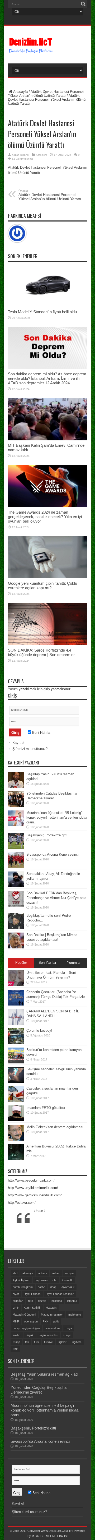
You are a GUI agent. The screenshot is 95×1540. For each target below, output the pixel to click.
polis (56, 1321)
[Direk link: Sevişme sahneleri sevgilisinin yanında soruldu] (16, 1075)
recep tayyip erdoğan (26, 1328)
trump (16, 1342)
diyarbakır (67, 1287)
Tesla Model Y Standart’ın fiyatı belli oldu (42, 312)
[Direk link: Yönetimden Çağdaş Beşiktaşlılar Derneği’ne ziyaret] (16, 799)
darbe (41, 1287)
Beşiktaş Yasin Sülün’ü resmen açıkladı (45, 1374)
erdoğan (18, 1300)
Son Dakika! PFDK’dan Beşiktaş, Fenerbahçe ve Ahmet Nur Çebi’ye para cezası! (56, 898)
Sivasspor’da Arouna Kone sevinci (52, 854)
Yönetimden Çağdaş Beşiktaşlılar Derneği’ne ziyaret (39, 1389)
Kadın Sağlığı (32, 1307)
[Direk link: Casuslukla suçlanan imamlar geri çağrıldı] (16, 1094)
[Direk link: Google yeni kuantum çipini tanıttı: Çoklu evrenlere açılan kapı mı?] (47, 557)
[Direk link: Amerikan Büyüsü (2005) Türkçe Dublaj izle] (16, 1152)
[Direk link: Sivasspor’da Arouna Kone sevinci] (16, 860)
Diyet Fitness (32, 1293)
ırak (15, 1348)
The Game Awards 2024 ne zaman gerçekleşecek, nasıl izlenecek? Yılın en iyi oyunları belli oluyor (45, 516)
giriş (47, 689)
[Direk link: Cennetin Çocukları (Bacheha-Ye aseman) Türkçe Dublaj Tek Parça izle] (16, 998)
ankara (42, 1273)
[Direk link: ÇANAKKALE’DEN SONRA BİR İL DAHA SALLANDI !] (16, 1017)
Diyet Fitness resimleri (60, 1293)
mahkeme (74, 1314)
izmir (16, 1307)
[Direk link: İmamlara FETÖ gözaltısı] (16, 1113)
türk (36, 1342)
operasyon (31, 1321)
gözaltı (42, 1300)
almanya (27, 1273)
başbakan (41, 1280)
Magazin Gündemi (24, 1314)
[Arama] (83, 4)
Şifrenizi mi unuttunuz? (30, 749)
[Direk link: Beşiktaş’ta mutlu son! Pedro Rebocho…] (16, 921)
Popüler (21, 963)
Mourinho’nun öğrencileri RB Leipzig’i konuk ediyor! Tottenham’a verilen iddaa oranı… (56, 817)
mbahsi (24, 154)
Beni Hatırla (40, 733)
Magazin (51, 1307)
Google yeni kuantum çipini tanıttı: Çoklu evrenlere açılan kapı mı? (42, 585)
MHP (16, 1321)
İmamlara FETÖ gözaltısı (45, 1108)
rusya (68, 1328)
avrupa (69, 1273)
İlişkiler (62, 1342)
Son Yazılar (47, 963)
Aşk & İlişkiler (21, 1280)
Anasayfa (20, 92)
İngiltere (77, 1342)
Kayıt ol (18, 743)
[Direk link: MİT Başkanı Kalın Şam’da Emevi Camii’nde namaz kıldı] (47, 419)
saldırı (17, 1335)
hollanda (56, 1300)
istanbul (72, 1300)
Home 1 (40, 1211)
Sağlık (30, 1335)
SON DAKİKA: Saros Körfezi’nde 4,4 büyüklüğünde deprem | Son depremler (41, 652)
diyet (16, 1293)
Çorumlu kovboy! (39, 1030)
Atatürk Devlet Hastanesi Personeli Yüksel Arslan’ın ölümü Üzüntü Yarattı (49, 195)
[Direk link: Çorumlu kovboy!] (16, 1036)
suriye (67, 1335)
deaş (53, 1287)
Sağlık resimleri (48, 1335)
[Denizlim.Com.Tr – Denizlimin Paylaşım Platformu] (47, 45)
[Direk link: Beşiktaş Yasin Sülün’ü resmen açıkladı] (16, 780)
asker (56, 1273)
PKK (45, 1321)
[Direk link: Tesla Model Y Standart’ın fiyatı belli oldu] (47, 286)
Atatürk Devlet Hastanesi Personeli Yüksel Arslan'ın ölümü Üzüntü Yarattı (46, 94)
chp (55, 1280)
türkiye (48, 1342)
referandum (52, 1328)
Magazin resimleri (52, 1314)
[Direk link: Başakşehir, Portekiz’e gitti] (16, 841)
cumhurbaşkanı (23, 1287)
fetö (30, 1300)
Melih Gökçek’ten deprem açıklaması (54, 1127)
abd (15, 1273)
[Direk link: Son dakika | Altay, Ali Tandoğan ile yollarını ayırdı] (16, 879)
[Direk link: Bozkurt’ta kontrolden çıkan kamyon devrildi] (16, 1055)
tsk (27, 1342)
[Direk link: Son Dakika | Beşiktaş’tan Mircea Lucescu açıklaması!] (16, 940)
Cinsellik (67, 1280)
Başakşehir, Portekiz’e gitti (46, 835)
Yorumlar (73, 963)
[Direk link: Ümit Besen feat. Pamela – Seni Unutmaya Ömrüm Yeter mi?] (16, 978)
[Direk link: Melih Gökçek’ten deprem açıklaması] (16, 1133)
